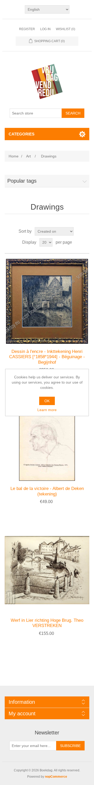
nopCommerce (56, 776)
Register (27, 29)
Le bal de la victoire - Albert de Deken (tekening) (47, 491)
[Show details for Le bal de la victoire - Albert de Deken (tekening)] (47, 438)
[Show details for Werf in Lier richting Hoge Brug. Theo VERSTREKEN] (47, 570)
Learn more (47, 410)
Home (14, 156)
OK (47, 401)
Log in (45, 29)
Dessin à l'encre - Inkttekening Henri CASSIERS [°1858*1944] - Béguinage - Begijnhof (47, 357)
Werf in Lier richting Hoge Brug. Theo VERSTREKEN (47, 623)
